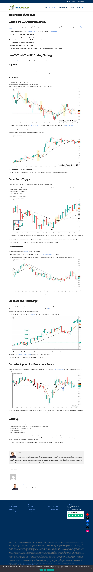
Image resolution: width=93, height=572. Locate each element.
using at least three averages (51, 435)
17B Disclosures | (33, 539)
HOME (45, 7)
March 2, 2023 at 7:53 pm (79, 484)
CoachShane (24, 485)
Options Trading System (53, 506)
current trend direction (33, 31)
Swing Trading (12, 509)
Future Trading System (53, 504)
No (45, 570)
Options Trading (13, 506)
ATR (48, 308)
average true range (33, 125)
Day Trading (12, 508)
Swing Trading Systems (53, 508)
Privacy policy (51, 570)
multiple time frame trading (49, 254)
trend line (26, 251)
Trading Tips (31, 511)
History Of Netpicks (13, 511)
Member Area (31, 508)
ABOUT (78, 7)
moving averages (53, 31)
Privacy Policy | (12, 539)
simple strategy (14, 60)
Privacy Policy (35, 564)
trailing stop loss (69, 125)
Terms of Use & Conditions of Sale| (22, 539)
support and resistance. (59, 369)
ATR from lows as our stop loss (24, 354)
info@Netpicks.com (71, 504)
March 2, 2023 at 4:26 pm (79, 474)
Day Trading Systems (53, 509)
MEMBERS (72, 7)
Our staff (30, 504)
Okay (41, 570)
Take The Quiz (31, 509)
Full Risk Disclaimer (25, 564)
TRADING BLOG (52, 7)
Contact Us (30, 506)
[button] (82, 7)
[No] (91, 568)
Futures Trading (12, 504)
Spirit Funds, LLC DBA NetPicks (18, 538)
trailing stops (32, 314)
